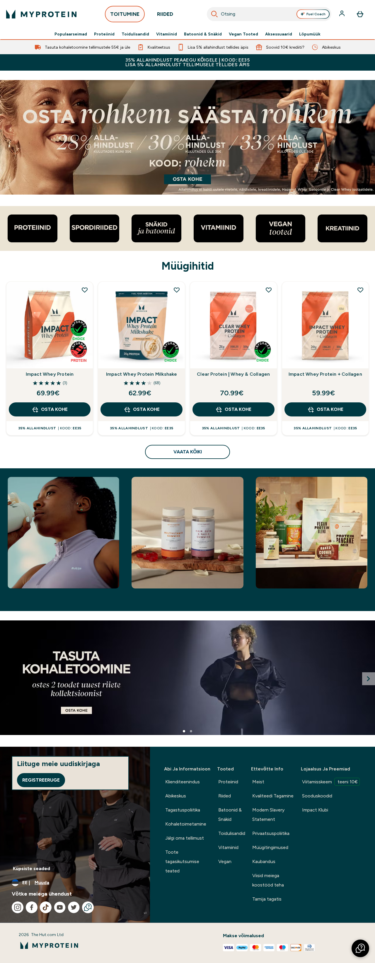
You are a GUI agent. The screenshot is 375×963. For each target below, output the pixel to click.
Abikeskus (175, 795)
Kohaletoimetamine (185, 823)
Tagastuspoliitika (182, 809)
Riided (224, 795)
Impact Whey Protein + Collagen (325, 374)
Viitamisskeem (330, 781)
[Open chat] (88, 907)
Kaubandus (263, 861)
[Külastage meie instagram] (17, 907)
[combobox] (269, 14)
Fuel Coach (315, 14)
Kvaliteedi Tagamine (273, 795)
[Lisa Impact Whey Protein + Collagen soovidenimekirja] (360, 290)
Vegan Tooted (243, 34)
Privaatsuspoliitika (270, 833)
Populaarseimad (70, 34)
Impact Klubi (315, 809)
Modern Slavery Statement (268, 814)
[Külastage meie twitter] (74, 907)
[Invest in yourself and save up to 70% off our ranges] (187, 137)
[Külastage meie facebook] (32, 907)
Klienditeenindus (182, 781)
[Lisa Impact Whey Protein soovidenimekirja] (85, 290)
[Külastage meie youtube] (60, 907)
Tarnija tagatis (267, 898)
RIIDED (165, 14)
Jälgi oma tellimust (184, 838)
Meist (258, 781)
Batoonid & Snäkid (203, 34)
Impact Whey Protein (50, 374)
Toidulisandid (135, 34)
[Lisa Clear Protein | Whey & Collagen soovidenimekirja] (269, 290)
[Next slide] (368, 678)
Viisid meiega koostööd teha (268, 880)
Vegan (224, 861)
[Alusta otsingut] (214, 14)
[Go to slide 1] (184, 731)
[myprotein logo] (41, 14)
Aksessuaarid (278, 34)
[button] (360, 948)
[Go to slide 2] (191, 731)
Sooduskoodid (317, 795)
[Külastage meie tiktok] (46, 907)
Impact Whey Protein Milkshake (141, 374)
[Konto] (342, 14)
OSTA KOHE (54, 409)
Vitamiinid (166, 34)
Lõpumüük (310, 34)
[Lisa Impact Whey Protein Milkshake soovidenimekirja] (177, 290)
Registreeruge (41, 779)
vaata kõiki (187, 451)
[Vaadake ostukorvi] (360, 14)
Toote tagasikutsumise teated (182, 861)
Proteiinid (104, 34)
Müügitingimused (270, 847)
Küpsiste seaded (31, 868)
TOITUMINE (124, 14)
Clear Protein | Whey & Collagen (233, 374)
